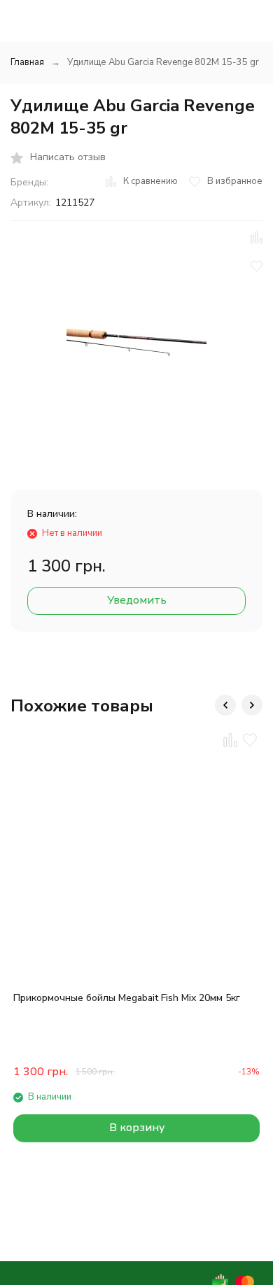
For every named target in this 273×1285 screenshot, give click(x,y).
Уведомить (137, 600)
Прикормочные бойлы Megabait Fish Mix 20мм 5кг (126, 997)
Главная (27, 62)
